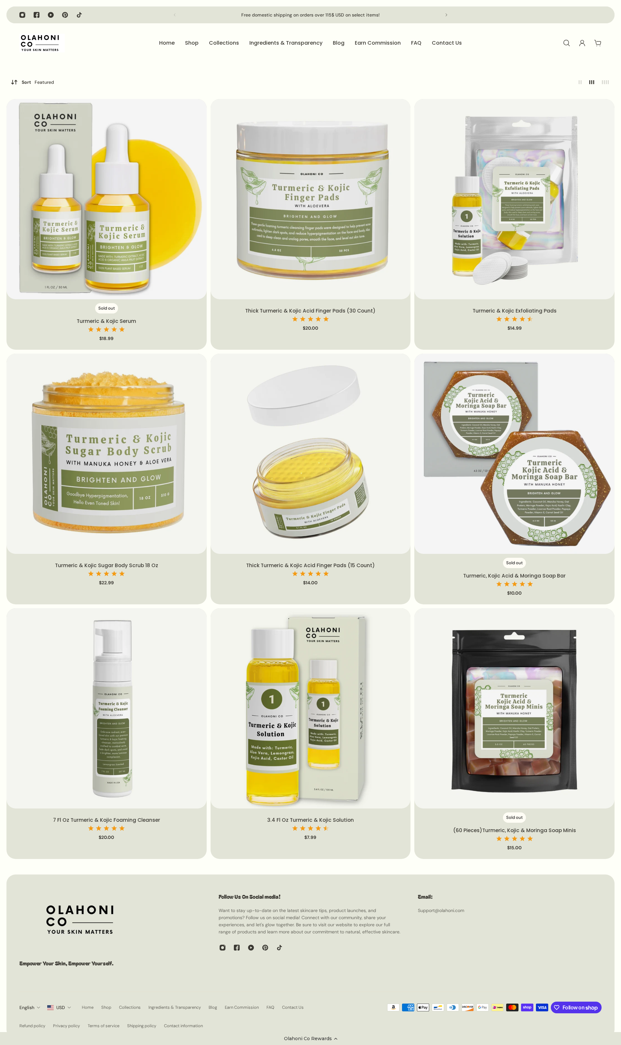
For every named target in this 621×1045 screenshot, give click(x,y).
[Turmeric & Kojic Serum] (106, 199)
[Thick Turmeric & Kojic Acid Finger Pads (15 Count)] (311, 454)
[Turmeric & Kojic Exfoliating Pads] (514, 199)
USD (60, 1007)
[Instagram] (22, 15)
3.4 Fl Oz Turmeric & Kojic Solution (310, 820)
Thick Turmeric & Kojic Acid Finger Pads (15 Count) (310, 565)
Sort (38, 82)
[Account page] (582, 43)
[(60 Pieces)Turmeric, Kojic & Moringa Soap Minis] (514, 708)
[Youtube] (51, 15)
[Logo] (42, 43)
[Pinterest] (65, 15)
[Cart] (597, 43)
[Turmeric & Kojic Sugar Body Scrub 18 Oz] (106, 454)
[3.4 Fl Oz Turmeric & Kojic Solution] (311, 708)
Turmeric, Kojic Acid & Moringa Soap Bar (514, 575)
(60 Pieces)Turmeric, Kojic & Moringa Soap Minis (514, 830)
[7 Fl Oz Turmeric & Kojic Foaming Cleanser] (106, 708)
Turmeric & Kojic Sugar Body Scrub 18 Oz (106, 565)
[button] (310, 1038)
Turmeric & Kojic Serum (106, 321)
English (26, 1007)
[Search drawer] (566, 43)
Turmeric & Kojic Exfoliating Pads (515, 310)
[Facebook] (36, 15)
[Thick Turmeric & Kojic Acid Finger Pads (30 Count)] (311, 199)
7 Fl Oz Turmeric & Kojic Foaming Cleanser (106, 820)
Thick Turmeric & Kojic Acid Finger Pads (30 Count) (310, 310)
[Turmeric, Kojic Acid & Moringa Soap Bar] (514, 454)
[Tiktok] (79, 15)
